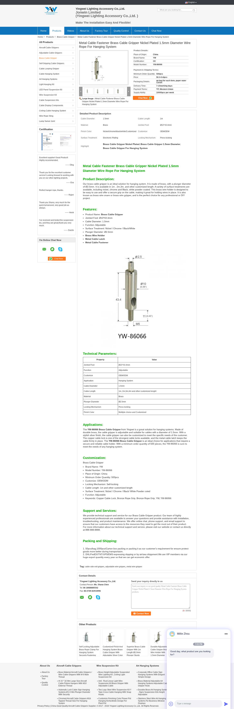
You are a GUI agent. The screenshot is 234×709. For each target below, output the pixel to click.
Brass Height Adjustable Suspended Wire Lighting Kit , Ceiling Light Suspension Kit (114, 674)
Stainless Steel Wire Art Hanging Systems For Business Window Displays (152, 700)
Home (43, 30)
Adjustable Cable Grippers (50, 53)
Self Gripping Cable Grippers (51, 63)
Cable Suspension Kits (49, 100)
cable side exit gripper (94, 566)
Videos (70, 30)
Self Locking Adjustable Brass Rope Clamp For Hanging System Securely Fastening (89, 651)
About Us (84, 30)
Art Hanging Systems (48, 79)
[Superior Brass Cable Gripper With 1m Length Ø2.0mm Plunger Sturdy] (137, 637)
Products (56, 30)
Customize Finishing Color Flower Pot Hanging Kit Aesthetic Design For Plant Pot (114, 700)
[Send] (226, 703)
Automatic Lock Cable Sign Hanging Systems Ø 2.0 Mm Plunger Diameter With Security (74, 692)
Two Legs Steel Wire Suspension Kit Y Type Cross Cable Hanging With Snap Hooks (114, 692)
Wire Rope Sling (46, 116)
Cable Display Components (51, 105)
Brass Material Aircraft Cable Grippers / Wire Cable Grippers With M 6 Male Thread (75, 674)
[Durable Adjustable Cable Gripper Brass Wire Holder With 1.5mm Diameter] (161, 637)
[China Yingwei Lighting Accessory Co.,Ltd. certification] (47, 141)
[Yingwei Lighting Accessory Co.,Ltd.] (54, 10)
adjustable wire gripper (115, 566)
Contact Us (140, 30)
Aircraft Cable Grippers (49, 48)
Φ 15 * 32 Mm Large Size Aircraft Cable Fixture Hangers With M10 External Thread (72, 683)
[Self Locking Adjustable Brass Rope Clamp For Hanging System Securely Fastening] (89, 637)
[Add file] (171, 703)
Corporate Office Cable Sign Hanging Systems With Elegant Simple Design (151, 674)
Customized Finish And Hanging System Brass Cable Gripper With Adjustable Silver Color (113, 651)
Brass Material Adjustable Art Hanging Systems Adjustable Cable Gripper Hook (153, 683)
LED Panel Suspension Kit (50, 90)
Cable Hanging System (49, 74)
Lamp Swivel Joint (47, 121)
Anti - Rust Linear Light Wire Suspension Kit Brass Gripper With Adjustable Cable (113, 683)
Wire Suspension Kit (48, 95)
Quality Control (121, 30)
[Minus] (226, 634)
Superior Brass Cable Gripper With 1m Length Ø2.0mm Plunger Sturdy (136, 651)
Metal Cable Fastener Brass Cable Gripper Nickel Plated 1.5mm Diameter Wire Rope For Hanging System (105, 101)
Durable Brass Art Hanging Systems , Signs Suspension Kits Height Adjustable (153, 692)
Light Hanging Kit (46, 84)
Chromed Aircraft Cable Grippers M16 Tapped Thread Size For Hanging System (74, 700)
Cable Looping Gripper (49, 69)
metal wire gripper (134, 566)
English (191, 2)
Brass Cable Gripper (66, 37)
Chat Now (156, 30)
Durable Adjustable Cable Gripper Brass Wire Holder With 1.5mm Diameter (159, 651)
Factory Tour (101, 30)
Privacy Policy (43, 706)
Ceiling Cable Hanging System (52, 111)
